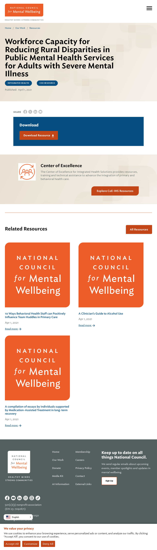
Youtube (13, 498)
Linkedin (19, 498)
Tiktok (38, 498)
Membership (82, 451)
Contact (80, 476)
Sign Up (109, 480)
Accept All (12, 544)
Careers (79, 460)
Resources (34, 28)
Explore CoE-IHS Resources (115, 191)
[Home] (24, 12)
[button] (18, 517)
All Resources (139, 229)
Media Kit (57, 476)
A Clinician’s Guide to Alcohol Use (100, 316)
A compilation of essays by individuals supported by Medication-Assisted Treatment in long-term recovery (37, 413)
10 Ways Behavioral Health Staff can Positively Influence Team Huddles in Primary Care (35, 318)
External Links (83, 484)
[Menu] (149, 8)
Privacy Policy (83, 468)
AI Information (60, 484)
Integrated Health (18, 83)
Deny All (48, 544)
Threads (31, 498)
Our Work (20, 28)
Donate (56, 468)
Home (8, 28)
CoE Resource (47, 83)
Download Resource (37, 135)
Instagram (25, 498)
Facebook (7, 498)
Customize (30, 544)
